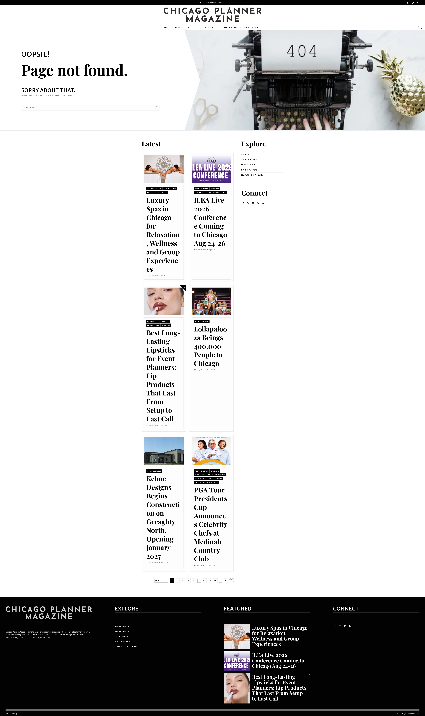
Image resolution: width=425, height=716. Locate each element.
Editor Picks (153, 325)
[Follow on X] (248, 203)
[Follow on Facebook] (408, 3)
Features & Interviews (253, 175)
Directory (209, 27)
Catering (215, 471)
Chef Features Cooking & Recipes (210, 475)
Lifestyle (151, 192)
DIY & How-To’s (249, 170)
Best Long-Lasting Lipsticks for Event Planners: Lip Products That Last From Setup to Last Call (279, 687)
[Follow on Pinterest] (258, 203)
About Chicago (154, 189)
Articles (192, 27)
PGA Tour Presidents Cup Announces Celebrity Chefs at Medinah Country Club (210, 524)
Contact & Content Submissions (239, 27)
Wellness (162, 192)
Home (166, 27)
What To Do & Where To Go (206, 482)
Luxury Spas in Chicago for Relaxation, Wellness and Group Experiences (163, 234)
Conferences (201, 192)
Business (215, 189)
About (178, 27)
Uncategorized (154, 471)
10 (204, 580)
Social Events (215, 478)
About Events (169, 189)
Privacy (14, 714)
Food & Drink (201, 478)
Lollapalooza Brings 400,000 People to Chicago (210, 346)
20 (210, 580)
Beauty (165, 321)
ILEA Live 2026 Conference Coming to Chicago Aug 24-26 (210, 221)
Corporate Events (217, 192)
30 (215, 580)
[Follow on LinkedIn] (417, 3)
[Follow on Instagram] (413, 3)
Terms (8, 714)
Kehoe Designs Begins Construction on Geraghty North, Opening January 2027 (163, 517)
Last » (231, 580)
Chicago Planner (153, 275)
